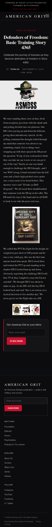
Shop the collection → (26, 9)
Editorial (8, 431)
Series (7, 471)
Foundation (9, 426)
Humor (7, 435)
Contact (7, 462)
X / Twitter (8, 503)
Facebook (8, 498)
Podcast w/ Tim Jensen (14, 444)
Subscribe (16, 341)
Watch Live (9, 467)
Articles (7, 476)
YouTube (8, 494)
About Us (8, 458)
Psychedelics (10, 440)
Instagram (8, 490)
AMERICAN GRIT (26, 16)
